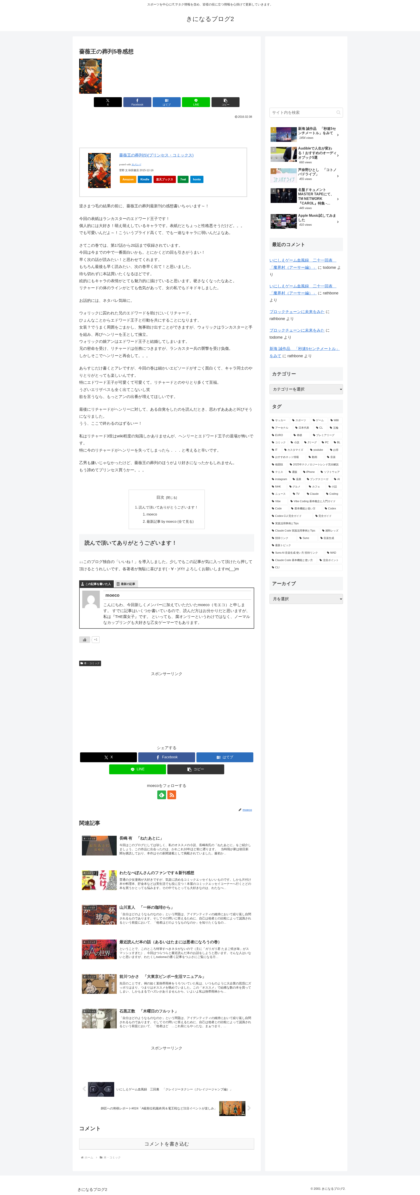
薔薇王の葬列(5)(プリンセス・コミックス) (156, 155)
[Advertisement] (166, 132)
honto (197, 179)
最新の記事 (128, 584)
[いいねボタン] (84, 639)
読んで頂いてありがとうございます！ (168, 507)
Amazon (128, 179)
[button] (226, 102)
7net (183, 179)
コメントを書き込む (166, 1144)
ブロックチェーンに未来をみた (297, 312)
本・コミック (92, 663)
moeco (152, 514)
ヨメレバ (136, 164)
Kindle (144, 179)
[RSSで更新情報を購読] (171, 794)
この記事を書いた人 (98, 584)
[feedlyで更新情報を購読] (161, 794)
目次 (160, 497)
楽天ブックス (164, 179)
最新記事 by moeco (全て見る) (170, 521)
